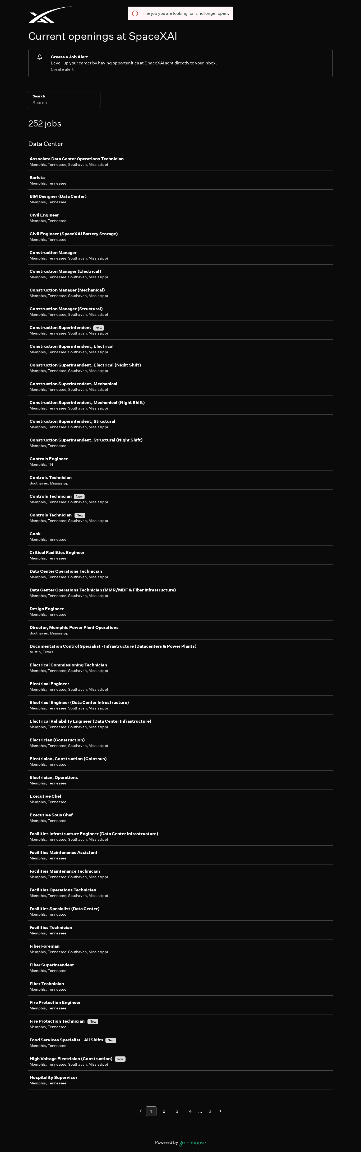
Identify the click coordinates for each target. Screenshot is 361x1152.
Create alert (62, 69)
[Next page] (220, 1111)
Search (39, 96)
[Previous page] (141, 1111)
